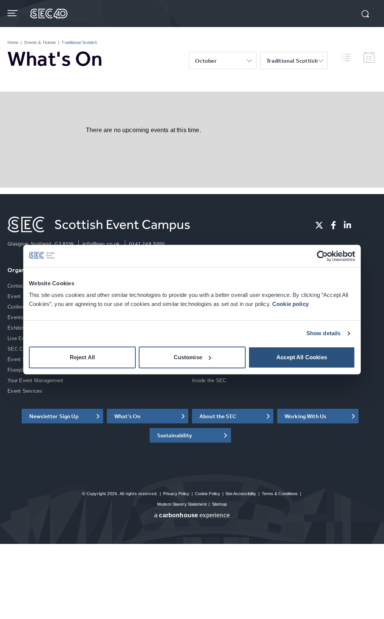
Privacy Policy (176, 493)
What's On (127, 416)
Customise (188, 357)
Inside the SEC (209, 380)
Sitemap (219, 504)
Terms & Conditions (280, 493)
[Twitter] (319, 225)
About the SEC (218, 416)
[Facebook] (333, 225)
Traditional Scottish (292, 60)
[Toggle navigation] (13, 13)
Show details (323, 333)
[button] (365, 15)
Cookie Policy (207, 493)
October (206, 60)
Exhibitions (20, 328)
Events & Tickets (40, 42)
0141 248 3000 (147, 243)
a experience (192, 515)
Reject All (82, 357)
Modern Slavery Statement (182, 504)
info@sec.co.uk (101, 243)
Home (13, 42)
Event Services (25, 391)
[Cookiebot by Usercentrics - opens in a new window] (322, 256)
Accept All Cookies (301, 357)
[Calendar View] (369, 58)
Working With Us (305, 416)
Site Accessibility (240, 493)
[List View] (349, 56)
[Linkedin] (347, 225)
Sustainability (174, 435)
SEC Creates (22, 349)
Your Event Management (35, 380)
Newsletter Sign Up (54, 416)
